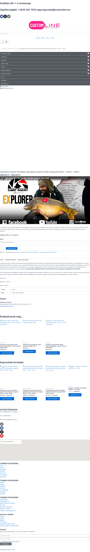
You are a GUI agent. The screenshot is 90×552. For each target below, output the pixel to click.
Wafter (55, 252)
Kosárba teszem (11, 248)
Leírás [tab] (1, 259)
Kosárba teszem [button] (29, 351)
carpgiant (46, 252)
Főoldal (3, 48)
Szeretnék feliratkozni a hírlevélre (10, 541)
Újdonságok (36, 252)
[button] (45, 53)
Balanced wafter (14, 252)
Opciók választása (7, 353)
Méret (1, 239)
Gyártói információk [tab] (23, 259)
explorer (51, 252)
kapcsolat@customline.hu (7, 306)
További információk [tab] (10, 259)
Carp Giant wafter (15, 48)
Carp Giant (7, 48)
